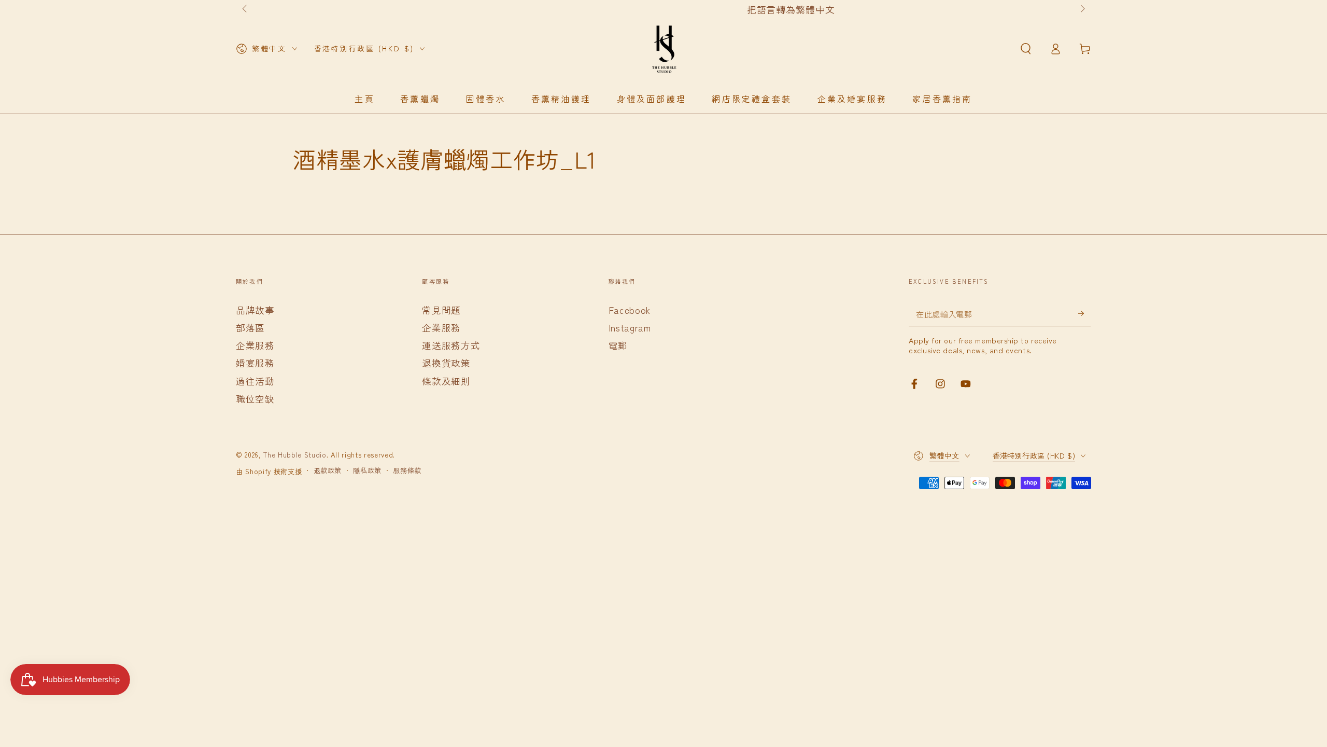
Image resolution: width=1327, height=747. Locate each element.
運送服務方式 (451, 345)
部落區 (250, 327)
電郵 (618, 345)
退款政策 (328, 470)
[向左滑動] (245, 9)
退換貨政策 (446, 362)
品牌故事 (255, 309)
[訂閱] (1084, 313)
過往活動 (255, 381)
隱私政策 (367, 470)
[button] (1025, 48)
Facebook (630, 309)
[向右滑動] (1081, 9)
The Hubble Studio (294, 455)
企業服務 (255, 345)
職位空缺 (255, 398)
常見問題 (441, 309)
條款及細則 (446, 381)
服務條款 (407, 470)
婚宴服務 (255, 362)
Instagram (630, 327)
